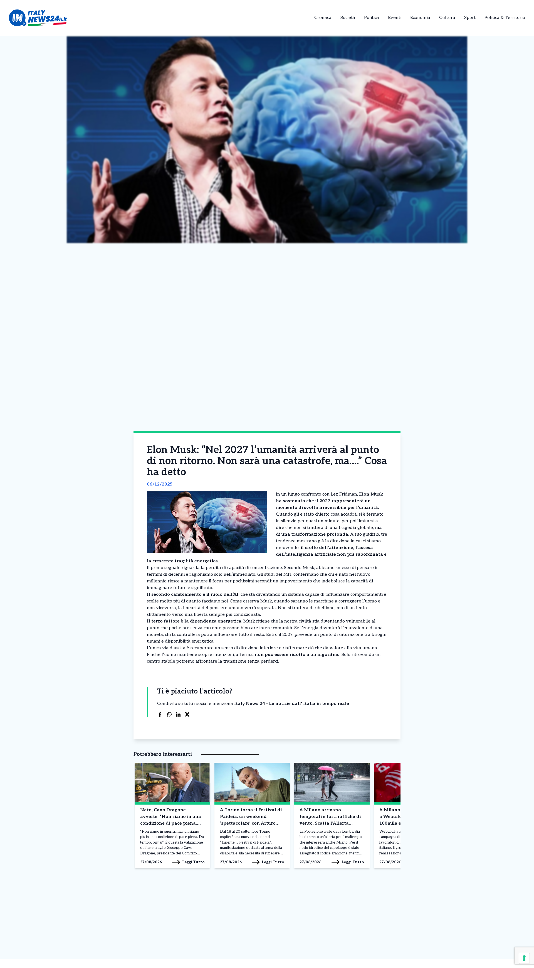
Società (347, 17)
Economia (420, 17)
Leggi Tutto (193, 862)
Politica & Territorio (504, 17)
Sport (470, 17)
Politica (371, 17)
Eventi (394, 17)
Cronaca (323, 17)
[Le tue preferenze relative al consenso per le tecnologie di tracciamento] (524, 958)
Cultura (447, 17)
